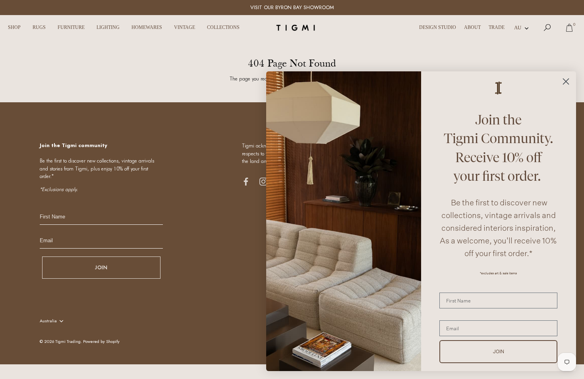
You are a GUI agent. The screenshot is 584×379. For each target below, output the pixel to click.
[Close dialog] (566, 81)
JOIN (101, 267)
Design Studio (437, 27)
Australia (48, 321)
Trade (497, 27)
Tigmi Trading (68, 341)
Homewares (146, 27)
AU (517, 28)
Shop (14, 27)
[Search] (547, 27)
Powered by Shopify (101, 341)
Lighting (108, 27)
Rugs (39, 27)
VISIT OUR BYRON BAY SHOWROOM (292, 7)
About (472, 27)
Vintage (184, 27)
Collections (223, 27)
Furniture (71, 27)
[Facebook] (246, 181)
